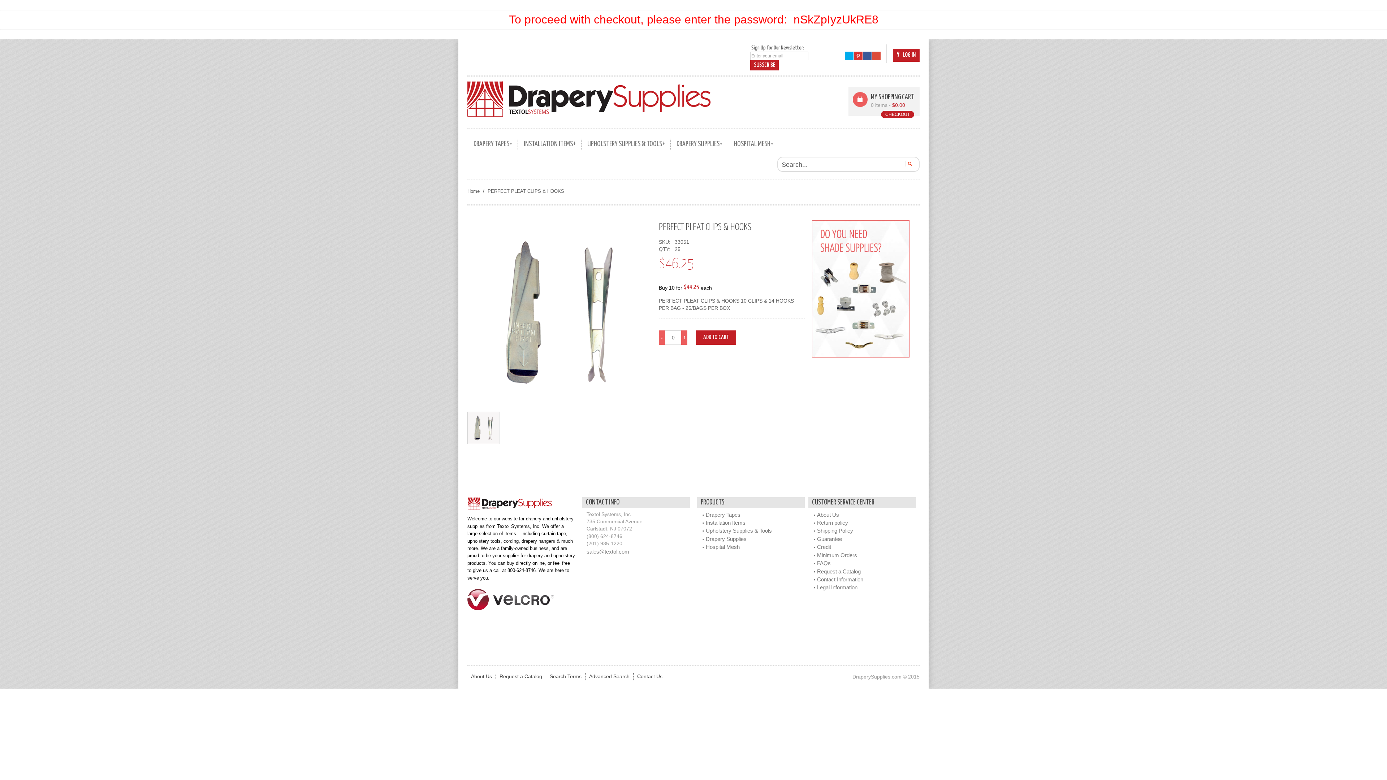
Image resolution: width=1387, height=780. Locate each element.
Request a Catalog (839, 571)
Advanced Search (609, 676)
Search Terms (566, 676)
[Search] (909, 163)
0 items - (888, 105)
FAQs (824, 563)
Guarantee (829, 539)
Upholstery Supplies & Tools (739, 531)
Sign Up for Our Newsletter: (777, 48)
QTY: (666, 249)
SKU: (666, 242)
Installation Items (726, 523)
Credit (824, 547)
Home (473, 191)
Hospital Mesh (723, 547)
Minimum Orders (837, 555)
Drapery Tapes (723, 515)
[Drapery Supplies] (589, 99)
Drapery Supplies (726, 539)
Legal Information (837, 587)
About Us (828, 515)
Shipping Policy (835, 531)
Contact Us (649, 676)
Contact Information (840, 579)
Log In (909, 55)
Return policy (832, 523)
